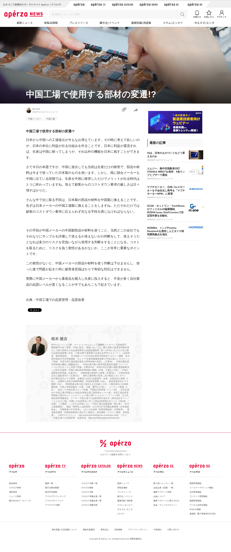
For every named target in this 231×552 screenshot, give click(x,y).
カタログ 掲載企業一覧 (91, 496)
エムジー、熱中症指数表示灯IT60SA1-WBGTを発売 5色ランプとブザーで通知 (166, 171)
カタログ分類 (87, 491)
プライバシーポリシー (138, 529)
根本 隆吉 (36, 109)
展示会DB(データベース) (20, 500)
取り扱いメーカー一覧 (163, 483)
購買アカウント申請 (162, 491)
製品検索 (13, 483)
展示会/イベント (110, 22)
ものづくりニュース (50, 112)
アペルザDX (194, 471)
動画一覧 (49, 483)
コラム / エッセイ (125, 504)
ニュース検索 (15, 496)
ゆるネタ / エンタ (125, 509)
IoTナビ (120, 513)
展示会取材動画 (52, 487)
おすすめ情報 (87, 487)
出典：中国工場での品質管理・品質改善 (55, 300)
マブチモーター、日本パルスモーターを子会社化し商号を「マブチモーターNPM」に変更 (166, 190)
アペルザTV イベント (54, 500)
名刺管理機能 (195, 491)
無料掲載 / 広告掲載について (64, 529)
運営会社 (104, 529)
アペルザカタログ (89, 471)
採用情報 (118, 529)
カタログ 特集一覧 (89, 483)
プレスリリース (78, 22)
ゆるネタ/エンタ (204, 22)
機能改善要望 (89, 529)
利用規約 (158, 529)
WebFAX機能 (195, 509)
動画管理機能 (195, 500)
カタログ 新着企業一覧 (91, 500)
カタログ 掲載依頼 (89, 504)
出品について (159, 496)
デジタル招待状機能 (198, 504)
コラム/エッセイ (173, 22)
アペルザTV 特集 (52, 504)
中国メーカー (34, 119)
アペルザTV (50, 471)
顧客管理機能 (195, 483)
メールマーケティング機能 (201, 487)
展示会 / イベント (125, 496)
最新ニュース (25, 22)
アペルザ (13, 471)
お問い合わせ (173, 529)
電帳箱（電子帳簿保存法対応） (203, 513)
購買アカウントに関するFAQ (166, 500)
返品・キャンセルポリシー (165, 504)
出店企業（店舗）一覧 (163, 487)
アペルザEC (158, 471)
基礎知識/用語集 (141, 22)
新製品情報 (51, 22)
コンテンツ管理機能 (198, 496)
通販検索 (13, 491)
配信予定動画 (51, 491)
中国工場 (50, 119)
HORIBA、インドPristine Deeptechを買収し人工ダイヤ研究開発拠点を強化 (165, 231)
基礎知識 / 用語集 (125, 500)
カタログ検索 (15, 487)
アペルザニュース (125, 471)
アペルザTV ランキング (55, 496)
